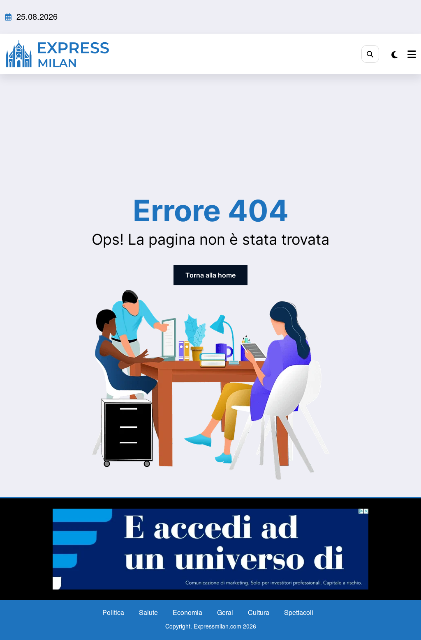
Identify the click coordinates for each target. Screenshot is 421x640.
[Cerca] (370, 54)
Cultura (258, 612)
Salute (148, 612)
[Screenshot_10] (210, 548)
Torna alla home (210, 275)
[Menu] (411, 54)
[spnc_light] (394, 54)
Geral (225, 612)
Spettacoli (298, 612)
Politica (113, 612)
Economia (187, 612)
